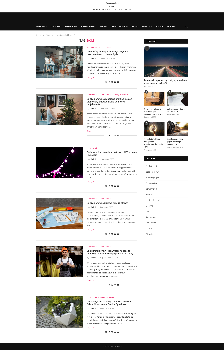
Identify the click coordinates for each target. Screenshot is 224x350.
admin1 (92, 58)
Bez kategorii (151, 166)
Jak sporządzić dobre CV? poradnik (176, 110)
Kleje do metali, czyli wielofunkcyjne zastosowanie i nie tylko (153, 111)
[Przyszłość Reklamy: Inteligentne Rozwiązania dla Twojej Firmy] (154, 129)
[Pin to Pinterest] (115, 82)
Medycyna (171, 27)
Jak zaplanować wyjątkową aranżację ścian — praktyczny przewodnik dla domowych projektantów (110, 102)
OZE (147, 211)
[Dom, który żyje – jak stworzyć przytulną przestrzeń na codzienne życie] (59, 62)
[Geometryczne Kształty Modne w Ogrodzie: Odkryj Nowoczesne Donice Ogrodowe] (59, 312)
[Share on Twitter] (112, 82)
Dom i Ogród (147, 27)
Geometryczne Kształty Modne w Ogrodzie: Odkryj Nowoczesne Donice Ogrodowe (109, 303)
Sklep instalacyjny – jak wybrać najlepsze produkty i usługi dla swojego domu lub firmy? (110, 252)
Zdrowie (159, 27)
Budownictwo (71, 27)
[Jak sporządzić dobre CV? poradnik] (177, 99)
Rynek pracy (41, 27)
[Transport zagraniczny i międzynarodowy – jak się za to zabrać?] (166, 62)
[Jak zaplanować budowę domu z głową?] (59, 213)
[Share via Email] (118, 82)
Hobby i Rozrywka (88, 27)
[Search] (186, 26)
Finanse (135, 27)
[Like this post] (106, 82)
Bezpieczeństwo (153, 172)
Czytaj (89, 77)
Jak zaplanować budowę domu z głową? (107, 203)
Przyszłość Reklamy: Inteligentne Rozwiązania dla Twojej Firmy (153, 143)
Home (38, 35)
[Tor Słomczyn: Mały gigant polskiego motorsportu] (177, 129)
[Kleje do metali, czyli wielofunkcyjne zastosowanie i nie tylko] (154, 99)
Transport (103, 27)
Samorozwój (56, 27)
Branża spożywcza (120, 27)
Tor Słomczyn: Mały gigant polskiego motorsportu (175, 141)
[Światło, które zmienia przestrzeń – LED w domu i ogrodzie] (59, 162)
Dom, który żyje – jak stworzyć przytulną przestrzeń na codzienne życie (107, 53)
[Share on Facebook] (109, 82)
